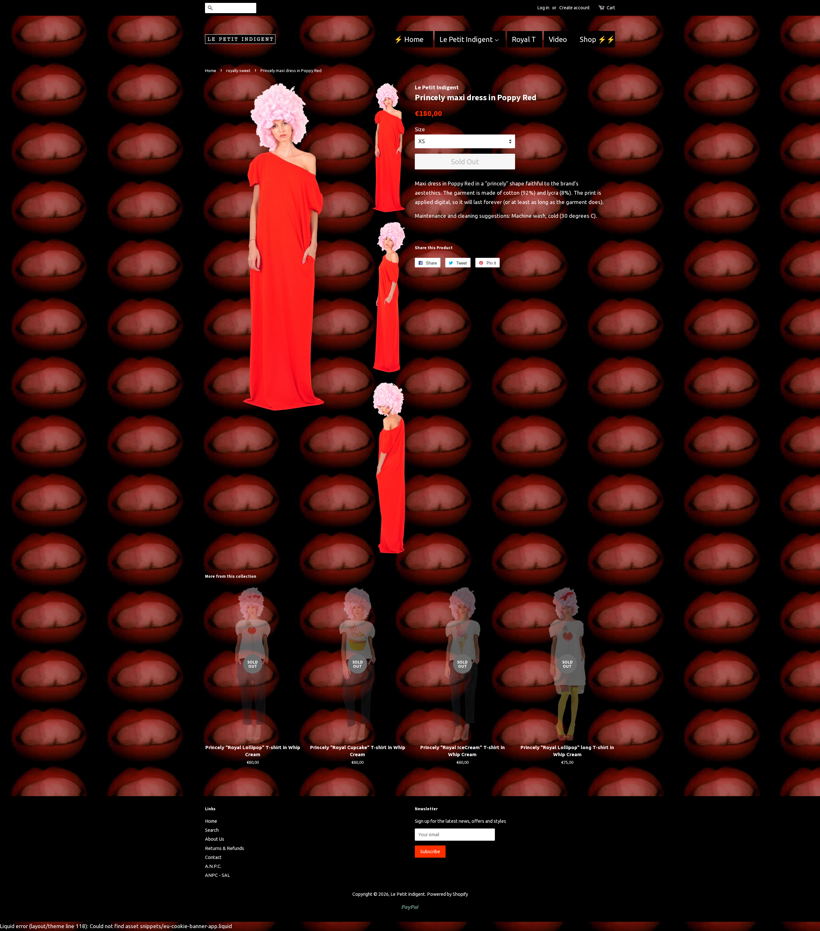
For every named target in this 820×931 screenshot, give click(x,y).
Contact (213, 857)
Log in (543, 7)
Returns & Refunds (224, 848)
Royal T (524, 39)
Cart (611, 7)
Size (420, 129)
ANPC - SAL (217, 875)
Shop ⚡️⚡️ (597, 39)
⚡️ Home (409, 39)
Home (210, 70)
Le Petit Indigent (466, 39)
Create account (574, 7)
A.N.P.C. (213, 866)
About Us (214, 839)
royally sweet (238, 70)
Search (212, 830)
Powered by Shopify (447, 894)
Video (558, 39)
